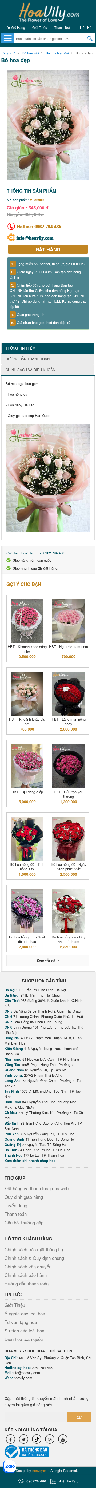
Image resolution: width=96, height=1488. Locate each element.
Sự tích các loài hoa (24, 1330)
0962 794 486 (48, 226)
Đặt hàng (48, 249)
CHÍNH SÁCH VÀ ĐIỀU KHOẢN (30, 369)
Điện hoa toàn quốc (24, 1339)
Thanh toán (63, 27)
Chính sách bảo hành (26, 1275)
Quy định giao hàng (24, 1196)
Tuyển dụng (16, 1205)
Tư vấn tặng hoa (21, 1322)
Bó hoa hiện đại (57, 53)
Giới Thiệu (39, 27)
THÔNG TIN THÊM (20, 348)
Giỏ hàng (17, 27)
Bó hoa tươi (30, 53)
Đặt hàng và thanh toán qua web (37, 1188)
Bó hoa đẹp (84, 53)
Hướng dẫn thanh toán (27, 1283)
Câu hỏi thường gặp (24, 1222)
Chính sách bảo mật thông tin (34, 1249)
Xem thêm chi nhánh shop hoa (30, 1160)
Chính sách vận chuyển (28, 1266)
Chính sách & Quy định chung (34, 1258)
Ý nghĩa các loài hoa (25, 1313)
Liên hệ (85, 27)
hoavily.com (23, 1377)
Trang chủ (8, 53)
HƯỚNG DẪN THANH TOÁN (28, 358)
